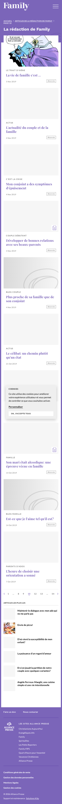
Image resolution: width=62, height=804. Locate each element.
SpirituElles (24, 741)
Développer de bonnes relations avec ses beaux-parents (30, 242)
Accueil (8, 21)
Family (22, 737)
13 (41, 594)
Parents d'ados (15, 566)
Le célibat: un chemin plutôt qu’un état (27, 355)
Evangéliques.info (26, 733)
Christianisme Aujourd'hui (31, 729)
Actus (9, 123)
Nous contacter (30, 712)
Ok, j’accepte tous (21, 414)
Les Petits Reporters (28, 745)
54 (53, 594)
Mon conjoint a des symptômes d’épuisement (29, 186)
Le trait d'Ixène (15, 70)
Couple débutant (16, 235)
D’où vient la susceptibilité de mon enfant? (34, 640)
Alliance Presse (25, 761)
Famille (10, 457)
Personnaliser (16, 406)
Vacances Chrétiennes (28, 757)
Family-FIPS (24, 749)
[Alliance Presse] (9, 730)
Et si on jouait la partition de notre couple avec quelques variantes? (34, 669)
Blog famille (13, 514)
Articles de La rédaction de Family (33, 21)
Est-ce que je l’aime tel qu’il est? (30, 519)
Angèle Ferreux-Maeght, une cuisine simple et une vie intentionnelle (36, 683)
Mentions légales (10, 782)
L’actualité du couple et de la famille (27, 129)
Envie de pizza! (25, 625)
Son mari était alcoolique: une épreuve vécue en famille (28, 464)
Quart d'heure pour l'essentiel (32, 753)
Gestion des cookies (12, 788)
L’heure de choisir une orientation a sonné (23, 573)
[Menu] (56, 6)
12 (35, 594)
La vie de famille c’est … (23, 75)
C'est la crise (14, 179)
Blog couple (13, 292)
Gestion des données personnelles (18, 777)
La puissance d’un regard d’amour (34, 653)
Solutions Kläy (32, 798)
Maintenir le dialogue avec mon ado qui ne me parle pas (37, 612)
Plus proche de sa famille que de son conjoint (30, 299)
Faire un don (9, 712)
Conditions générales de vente (16, 772)
